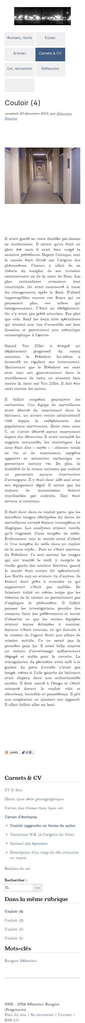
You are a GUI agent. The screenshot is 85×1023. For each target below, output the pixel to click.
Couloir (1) (14, 938)
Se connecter (42, 1014)
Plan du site (15, 1014)
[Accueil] (42, 15)
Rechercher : (16, 880)
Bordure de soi (17, 868)
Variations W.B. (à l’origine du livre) (42, 834)
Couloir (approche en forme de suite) (42, 825)
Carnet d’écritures (21, 817)
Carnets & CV (50, 53)
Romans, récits (19, 37)
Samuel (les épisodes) (28, 843)
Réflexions (50, 68)
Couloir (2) (14, 929)
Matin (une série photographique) (34, 799)
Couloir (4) (14, 911)
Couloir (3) (14, 920)
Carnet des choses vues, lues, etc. (34, 808)
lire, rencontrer (19, 68)
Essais (50, 37)
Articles (19, 53)
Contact (65, 1014)
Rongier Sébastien (21, 960)
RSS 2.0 (12, 1020)
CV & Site (13, 790)
